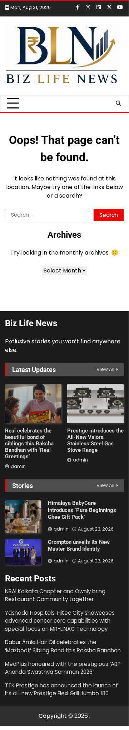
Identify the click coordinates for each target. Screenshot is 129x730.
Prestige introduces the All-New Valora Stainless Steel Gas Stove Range (95, 440)
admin (18, 466)
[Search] (118, 103)
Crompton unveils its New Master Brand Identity (79, 545)
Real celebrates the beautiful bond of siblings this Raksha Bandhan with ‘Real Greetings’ (29, 443)
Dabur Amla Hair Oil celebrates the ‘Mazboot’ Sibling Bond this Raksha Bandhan (63, 646)
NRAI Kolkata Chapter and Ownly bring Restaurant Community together (55, 595)
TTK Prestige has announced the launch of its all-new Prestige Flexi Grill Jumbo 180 (61, 689)
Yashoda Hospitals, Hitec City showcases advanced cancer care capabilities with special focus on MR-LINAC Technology (60, 621)
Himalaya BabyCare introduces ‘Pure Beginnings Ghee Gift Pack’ (82, 510)
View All (105, 369)
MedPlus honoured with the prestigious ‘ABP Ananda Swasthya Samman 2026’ (63, 668)
